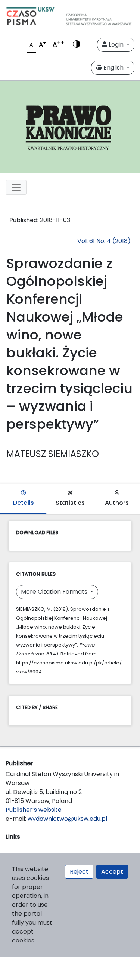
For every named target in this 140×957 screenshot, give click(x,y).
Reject (79, 871)
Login (116, 44)
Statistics (70, 502)
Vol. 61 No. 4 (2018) (104, 241)
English (113, 67)
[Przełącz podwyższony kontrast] (76, 44)
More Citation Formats (55, 591)
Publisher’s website (34, 810)
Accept (112, 871)
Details (23, 502)
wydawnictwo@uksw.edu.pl (67, 818)
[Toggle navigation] (16, 187)
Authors (117, 502)
